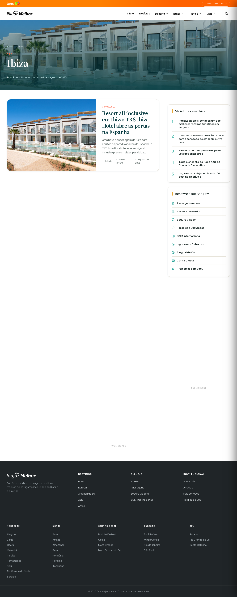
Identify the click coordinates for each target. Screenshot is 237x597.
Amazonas (59, 545)
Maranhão (12, 550)
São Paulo (149, 550)
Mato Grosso (105, 545)
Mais (209, 13)
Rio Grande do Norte (19, 571)
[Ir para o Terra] (13, 3)
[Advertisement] (199, 333)
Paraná (194, 534)
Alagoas (11, 534)
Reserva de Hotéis (188, 211)
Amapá (56, 539)
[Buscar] (226, 13)
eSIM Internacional (189, 236)
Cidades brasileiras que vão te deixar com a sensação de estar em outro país (202, 139)
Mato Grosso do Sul (109, 550)
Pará (55, 550)
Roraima (57, 560)
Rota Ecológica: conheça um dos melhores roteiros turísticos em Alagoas (200, 124)
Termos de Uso (192, 499)
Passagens (137, 487)
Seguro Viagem (186, 219)
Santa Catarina (198, 545)
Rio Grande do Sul (200, 539)
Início (130, 13)
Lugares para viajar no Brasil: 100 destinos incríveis (199, 175)
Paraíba (11, 555)
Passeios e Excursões (190, 228)
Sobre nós (189, 481)
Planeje (193, 13)
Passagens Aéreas (188, 203)
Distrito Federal (107, 534)
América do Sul (86, 493)
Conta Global (185, 260)
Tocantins (58, 566)
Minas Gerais (151, 539)
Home (10, 46)
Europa (82, 487)
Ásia (80, 499)
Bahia (10, 539)
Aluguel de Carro (187, 252)
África (81, 506)
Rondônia (58, 555)
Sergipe (11, 576)
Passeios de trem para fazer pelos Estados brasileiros (200, 152)
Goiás (101, 539)
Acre (55, 534)
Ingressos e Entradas (190, 244)
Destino (160, 13)
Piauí (9, 566)
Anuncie (188, 487)
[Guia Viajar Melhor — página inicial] (20, 13)
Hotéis (135, 481)
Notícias (144, 13)
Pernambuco (14, 560)
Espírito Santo (152, 534)
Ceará (10, 545)
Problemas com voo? (190, 268)
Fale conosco (191, 493)
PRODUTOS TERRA (216, 3)
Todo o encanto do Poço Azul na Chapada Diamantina (199, 163)
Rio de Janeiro (152, 545)
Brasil (176, 13)
